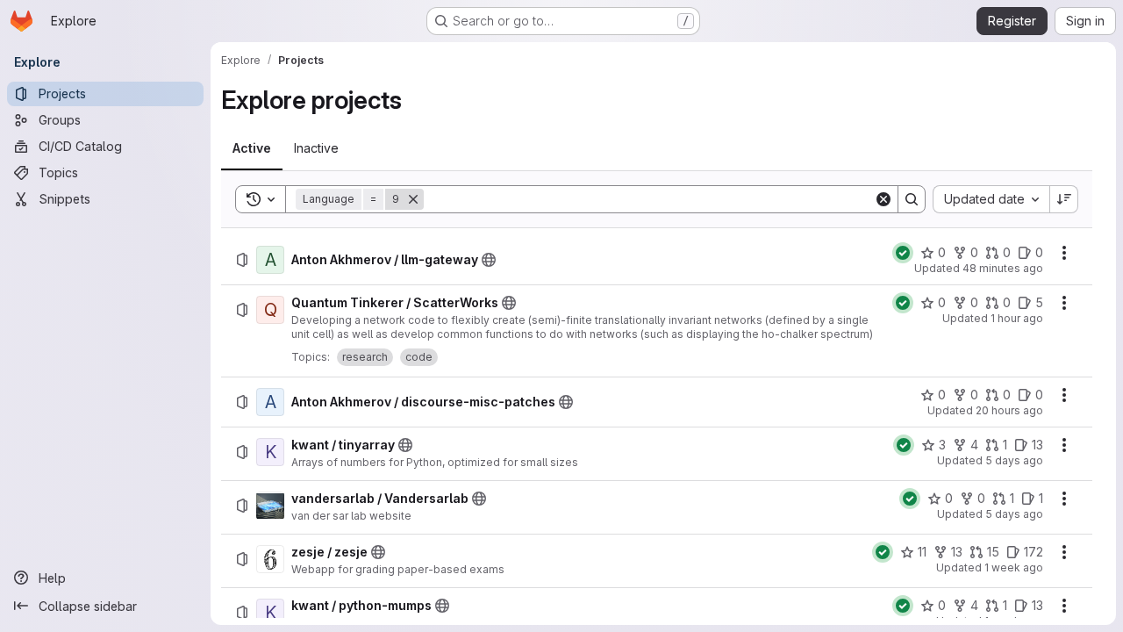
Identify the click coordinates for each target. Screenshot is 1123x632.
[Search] (912, 199)
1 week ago (1013, 567)
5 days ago (1014, 460)
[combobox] (991, 199)
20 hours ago (1009, 410)
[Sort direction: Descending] (1064, 199)
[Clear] (883, 199)
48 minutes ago (1002, 268)
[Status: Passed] (902, 252)
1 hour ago (1017, 318)
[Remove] (413, 199)
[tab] (252, 148)
